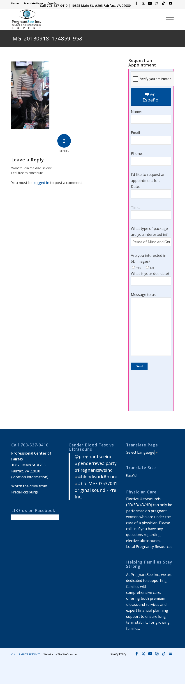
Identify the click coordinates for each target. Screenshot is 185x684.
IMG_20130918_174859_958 (46, 38)
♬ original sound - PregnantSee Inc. (105, 490)
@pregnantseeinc (93, 456)
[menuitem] (16, 3)
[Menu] (167, 19)
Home (15, 3)
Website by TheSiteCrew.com (61, 654)
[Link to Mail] (170, 3)
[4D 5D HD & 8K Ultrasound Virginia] (26, 19)
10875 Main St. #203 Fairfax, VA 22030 (101, 5)
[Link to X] (143, 3)
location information (29, 476)
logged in (41, 182)
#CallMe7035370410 (99, 483)
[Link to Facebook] (136, 3)
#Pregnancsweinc (93, 470)
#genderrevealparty (96, 463)
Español (52, 3)
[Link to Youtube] (150, 3)
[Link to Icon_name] (163, 3)
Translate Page (33, 3)
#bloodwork (90, 477)
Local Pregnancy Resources (149, 546)
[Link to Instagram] (156, 3)
